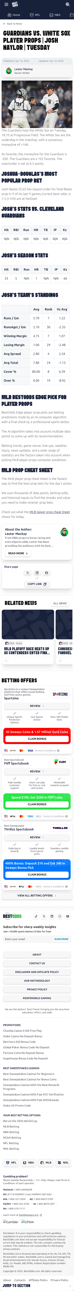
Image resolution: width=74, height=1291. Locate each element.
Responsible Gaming (37, 998)
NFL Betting (11, 1143)
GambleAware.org (29, 1215)
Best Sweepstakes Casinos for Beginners (28, 1074)
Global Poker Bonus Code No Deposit (26, 1047)
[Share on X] (28, 572)
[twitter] (44, 916)
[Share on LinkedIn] (37, 572)
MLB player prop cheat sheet (50, 512)
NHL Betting (11, 1148)
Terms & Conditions (45, 750)
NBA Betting (11, 1132)
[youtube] (68, 916)
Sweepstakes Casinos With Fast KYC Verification (33, 1094)
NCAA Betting (12, 1137)
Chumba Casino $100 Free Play (22, 1030)
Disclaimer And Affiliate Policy (37, 972)
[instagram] (60, 916)
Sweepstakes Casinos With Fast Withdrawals (31, 1100)
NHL (65, 1162)
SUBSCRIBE (61, 939)
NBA (31, 1162)
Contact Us (37, 963)
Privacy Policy (37, 989)
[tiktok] (36, 916)
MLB (48, 1162)
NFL (13, 1162)
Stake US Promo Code (17, 1105)
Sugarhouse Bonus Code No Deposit (25, 1058)
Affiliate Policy (38, 1280)
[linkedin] (52, 916)
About (37, 954)
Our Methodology (37, 980)
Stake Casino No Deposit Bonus (22, 1036)
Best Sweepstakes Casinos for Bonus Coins (29, 1079)
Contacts (19, 1280)
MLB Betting (11, 1126)
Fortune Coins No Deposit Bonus (23, 1053)
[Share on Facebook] (47, 572)
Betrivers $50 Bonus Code (19, 1042)
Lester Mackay (23, 69)
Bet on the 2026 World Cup (20, 1121)
